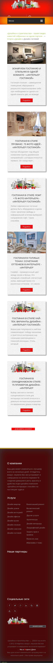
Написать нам (32, 539)
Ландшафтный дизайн (35, 528)
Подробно (26, 100)
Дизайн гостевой (14, 533)
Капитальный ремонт (35, 504)
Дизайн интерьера (34, 524)
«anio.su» (4, 662)
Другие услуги (32, 515)
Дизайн (18, 39)
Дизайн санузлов (14, 529)
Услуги (10, 39)
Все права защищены (34, 655)
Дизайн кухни (13, 521)
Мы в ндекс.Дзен (28, 649)
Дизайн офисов (13, 517)
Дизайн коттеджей (15, 512)
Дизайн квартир (13, 504)
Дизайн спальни (13, 525)
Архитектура (32, 519)
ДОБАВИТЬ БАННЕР (23, 429)
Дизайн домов (13, 508)
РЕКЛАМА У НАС (34, 543)
